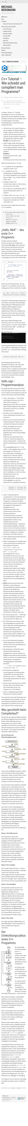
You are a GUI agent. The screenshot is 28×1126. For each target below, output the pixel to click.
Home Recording (7, 29)
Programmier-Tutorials (16, 97)
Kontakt (3, 50)
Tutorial (17, 104)
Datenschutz (6, 1097)
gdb (20, 102)
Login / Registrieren (6, 55)
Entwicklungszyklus (9, 102)
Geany (23, 102)
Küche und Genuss (5, 48)
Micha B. (12, 75)
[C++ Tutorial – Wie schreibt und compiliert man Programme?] (14, 69)
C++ (4, 101)
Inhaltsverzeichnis (7, 1088)
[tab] (3, 2)
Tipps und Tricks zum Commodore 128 (12, 24)
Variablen (16, 1055)
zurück (16, 1088)
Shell (12, 104)
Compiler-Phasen (11, 101)
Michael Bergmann (8, 8)
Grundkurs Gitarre (7, 31)
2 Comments (6, 107)
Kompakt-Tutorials (7, 33)
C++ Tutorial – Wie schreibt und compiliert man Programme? (13, 85)
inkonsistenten (11, 1057)
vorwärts (22, 1088)
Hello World (7, 104)
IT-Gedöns (3, 21)
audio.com (5, 40)
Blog (2, 19)
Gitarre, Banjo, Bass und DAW (8, 26)
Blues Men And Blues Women (10, 43)
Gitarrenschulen (7, 45)
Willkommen (4, 17)
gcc (17, 102)
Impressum (5, 1096)
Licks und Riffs (6, 36)
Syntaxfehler (20, 1065)
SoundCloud (6, 38)
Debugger (19, 101)
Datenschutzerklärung (6, 52)
